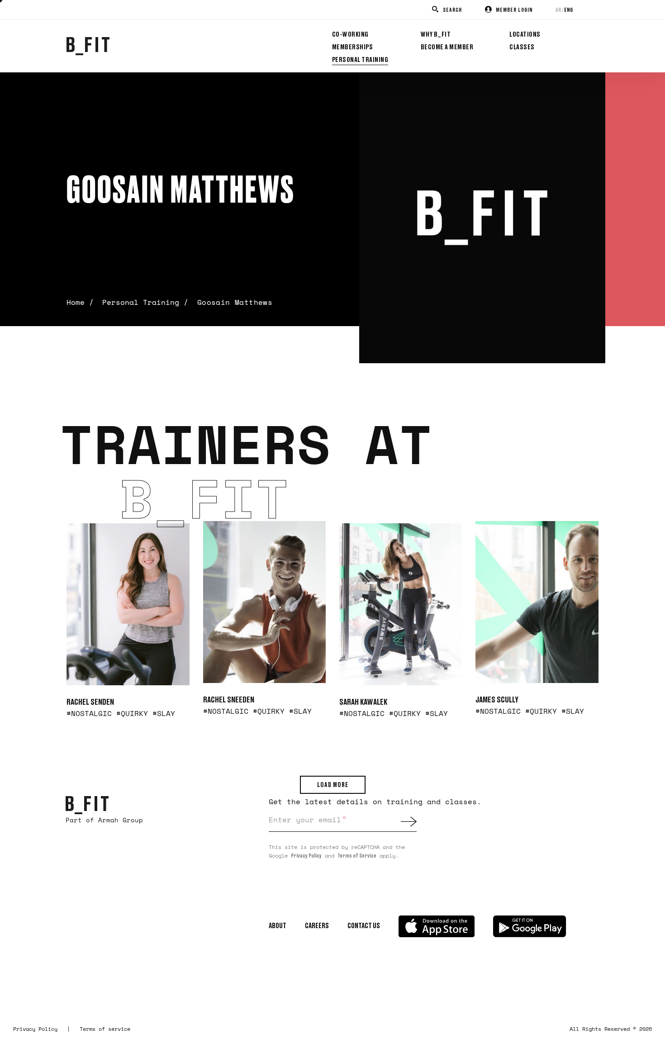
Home (75, 302)
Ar (558, 9)
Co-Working (350, 34)
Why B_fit (436, 34)
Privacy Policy (306, 855)
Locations (525, 34)
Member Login (514, 9)
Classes (522, 47)
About (277, 925)
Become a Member (447, 47)
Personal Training (360, 59)
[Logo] (87, 804)
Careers (317, 925)
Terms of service (105, 1029)
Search (452, 9)
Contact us (363, 925)
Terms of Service (356, 855)
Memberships (352, 47)
